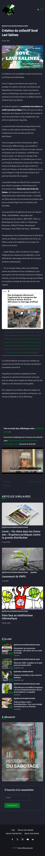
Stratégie (33, 572)
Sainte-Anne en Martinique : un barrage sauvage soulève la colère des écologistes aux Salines (22, 342)
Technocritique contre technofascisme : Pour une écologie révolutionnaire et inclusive (28, 704)
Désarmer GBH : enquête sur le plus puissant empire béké (28, 664)
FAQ (13, 830)
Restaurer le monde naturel (23, 671)
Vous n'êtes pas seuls (25, 848)
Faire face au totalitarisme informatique (17, 617)
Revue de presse (26, 830)
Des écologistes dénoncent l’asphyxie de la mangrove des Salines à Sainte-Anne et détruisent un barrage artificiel (22, 349)
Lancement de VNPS (14, 576)
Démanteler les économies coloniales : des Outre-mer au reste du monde (28, 650)
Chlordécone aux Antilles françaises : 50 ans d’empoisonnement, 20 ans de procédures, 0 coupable (28, 689)
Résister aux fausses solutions (24, 698)
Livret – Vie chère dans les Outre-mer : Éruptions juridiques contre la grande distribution (21, 534)
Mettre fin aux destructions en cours (15, 26)
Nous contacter (14, 833)
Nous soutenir (32, 833)
